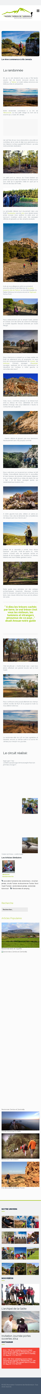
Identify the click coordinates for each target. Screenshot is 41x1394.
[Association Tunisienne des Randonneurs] (17, 13)
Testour (13, 82)
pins (22, 213)
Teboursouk (7, 112)
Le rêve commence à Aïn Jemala (17, 59)
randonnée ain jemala (20, 886)
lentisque (6, 363)
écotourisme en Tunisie (26, 883)
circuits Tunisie (12, 883)
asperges (35, 363)
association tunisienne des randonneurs (17, 881)
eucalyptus (11, 213)
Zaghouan (32, 292)
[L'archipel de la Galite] (20, 1294)
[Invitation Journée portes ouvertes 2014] (20, 1321)
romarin (32, 361)
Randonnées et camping (21, 888)
